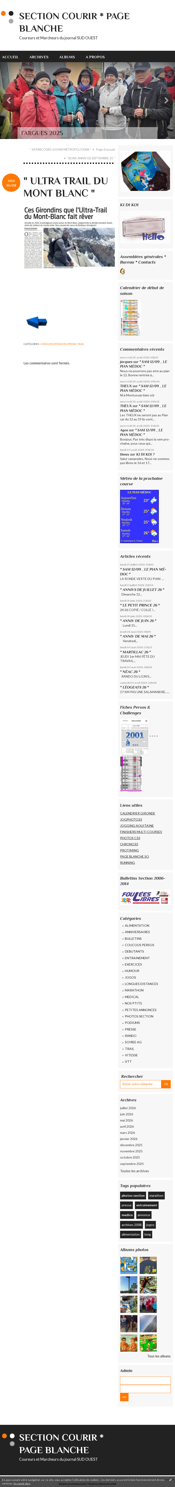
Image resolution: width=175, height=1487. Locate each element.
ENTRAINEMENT (137, 958)
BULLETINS (133, 938)
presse (126, 1205)
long (147, 1234)
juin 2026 (126, 1114)
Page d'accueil (105, 149)
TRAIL (80, 343)
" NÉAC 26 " (130, 672)
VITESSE (131, 1055)
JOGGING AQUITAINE (137, 826)
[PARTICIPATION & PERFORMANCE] (131, 773)
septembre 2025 (132, 1164)
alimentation (131, 1234)
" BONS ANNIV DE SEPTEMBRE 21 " (91, 158)
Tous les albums (159, 1356)
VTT (128, 1061)
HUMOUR (132, 971)
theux (124, 454)
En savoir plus (22, 1483)
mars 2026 (127, 1133)
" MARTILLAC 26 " (135, 652)
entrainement (146, 1205)
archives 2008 (132, 1225)
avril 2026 (127, 1126)
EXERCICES (133, 964)
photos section (133, 1195)
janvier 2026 (128, 1139)
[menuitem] (13, 56)
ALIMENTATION (137, 925)
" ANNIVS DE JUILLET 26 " (142, 589)
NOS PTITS (133, 1003)
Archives (39, 57)
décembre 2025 (131, 1145)
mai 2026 (126, 1120)
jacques (126, 362)
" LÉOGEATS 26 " (134, 687)
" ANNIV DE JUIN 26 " (138, 621)
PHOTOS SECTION (139, 1016)
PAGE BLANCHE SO (134, 856)
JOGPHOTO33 (131, 819)
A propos (95, 57)
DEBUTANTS (134, 951)
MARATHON (134, 990)
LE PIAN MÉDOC (139, 492)
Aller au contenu (14, 4)
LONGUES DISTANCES (54, 343)
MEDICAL (132, 997)
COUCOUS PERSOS (139, 945)
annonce (144, 1215)
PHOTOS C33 (130, 838)
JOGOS (130, 977)
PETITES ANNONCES (141, 1010)
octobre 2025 (130, 1157)
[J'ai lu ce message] (170, 1480)
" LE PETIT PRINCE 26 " (140, 605)
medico (127, 1215)
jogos (150, 1225)
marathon (156, 1195)
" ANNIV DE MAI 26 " (138, 636)
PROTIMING (129, 850)
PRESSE (72, 343)
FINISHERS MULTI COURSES (141, 832)
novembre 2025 (131, 1151)
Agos (124, 430)
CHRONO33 (129, 844)
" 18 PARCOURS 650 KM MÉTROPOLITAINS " (60, 149)
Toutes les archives (134, 1171)
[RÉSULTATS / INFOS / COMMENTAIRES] (145, 897)
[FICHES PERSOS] (134, 737)
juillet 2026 (128, 1108)
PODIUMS (132, 1023)
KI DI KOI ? (145, 454)
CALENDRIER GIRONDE (137, 813)
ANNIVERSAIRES (137, 932)
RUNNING (127, 863)
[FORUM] (145, 227)
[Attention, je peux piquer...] (145, 271)
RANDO (130, 1036)
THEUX (126, 386)
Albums (67, 57)
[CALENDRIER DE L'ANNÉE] (130, 317)
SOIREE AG (133, 1042)
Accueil (10, 57)
